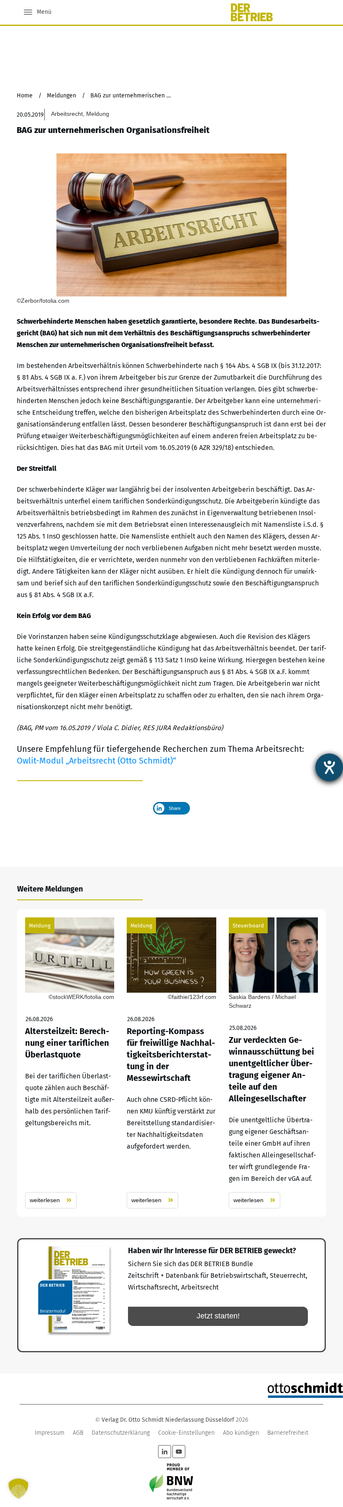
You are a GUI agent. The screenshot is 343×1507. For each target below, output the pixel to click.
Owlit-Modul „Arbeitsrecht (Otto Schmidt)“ (96, 761)
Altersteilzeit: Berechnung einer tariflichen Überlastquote (69, 1062)
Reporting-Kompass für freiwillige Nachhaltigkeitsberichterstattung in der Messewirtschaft (171, 1062)
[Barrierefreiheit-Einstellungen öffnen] (329, 767)
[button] (18, 1488)
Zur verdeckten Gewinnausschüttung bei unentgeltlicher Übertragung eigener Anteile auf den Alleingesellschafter (273, 1062)
